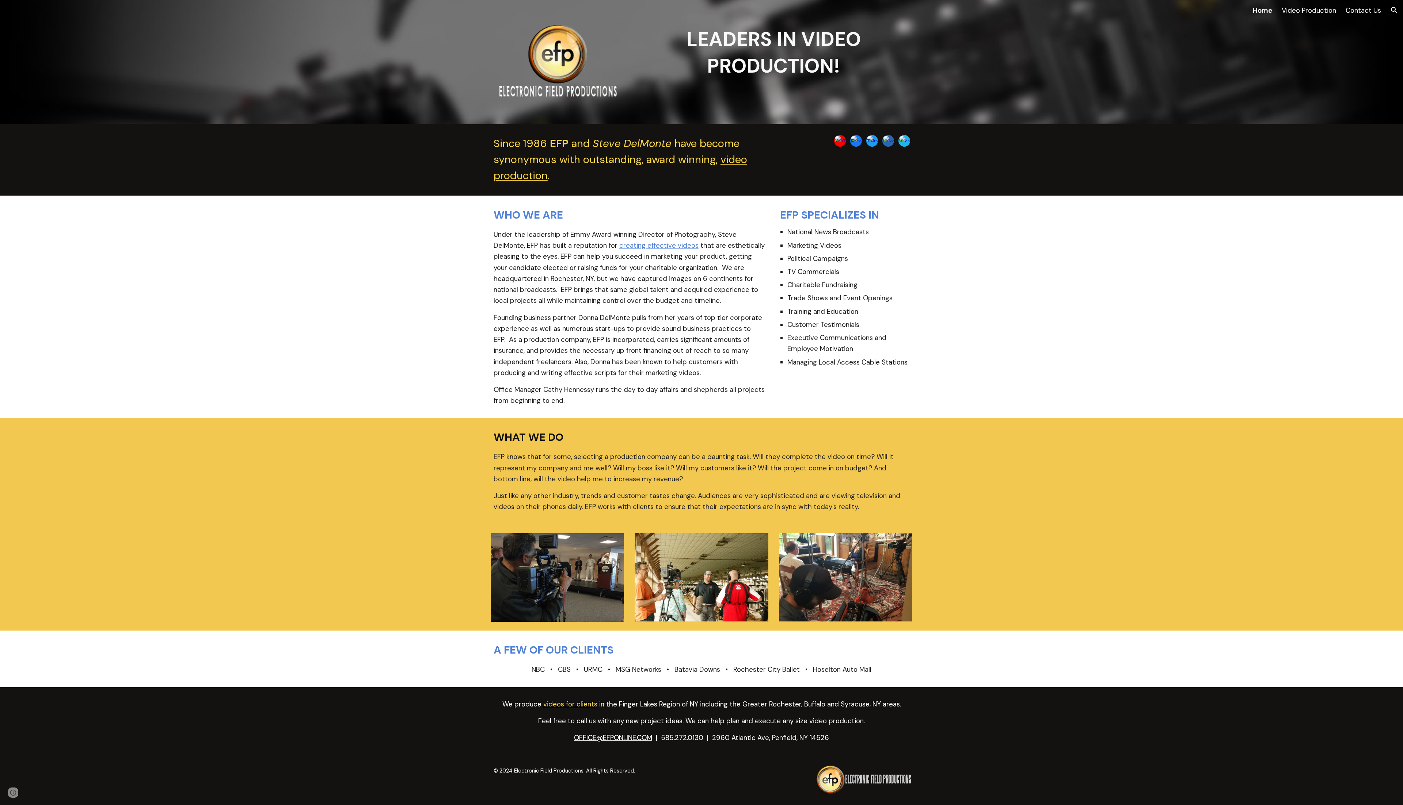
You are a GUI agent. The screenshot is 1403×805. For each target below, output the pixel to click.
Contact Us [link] (1363, 10)
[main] (773, 53)
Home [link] (1262, 10)
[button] (1394, 10)
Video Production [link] (1309, 10)
